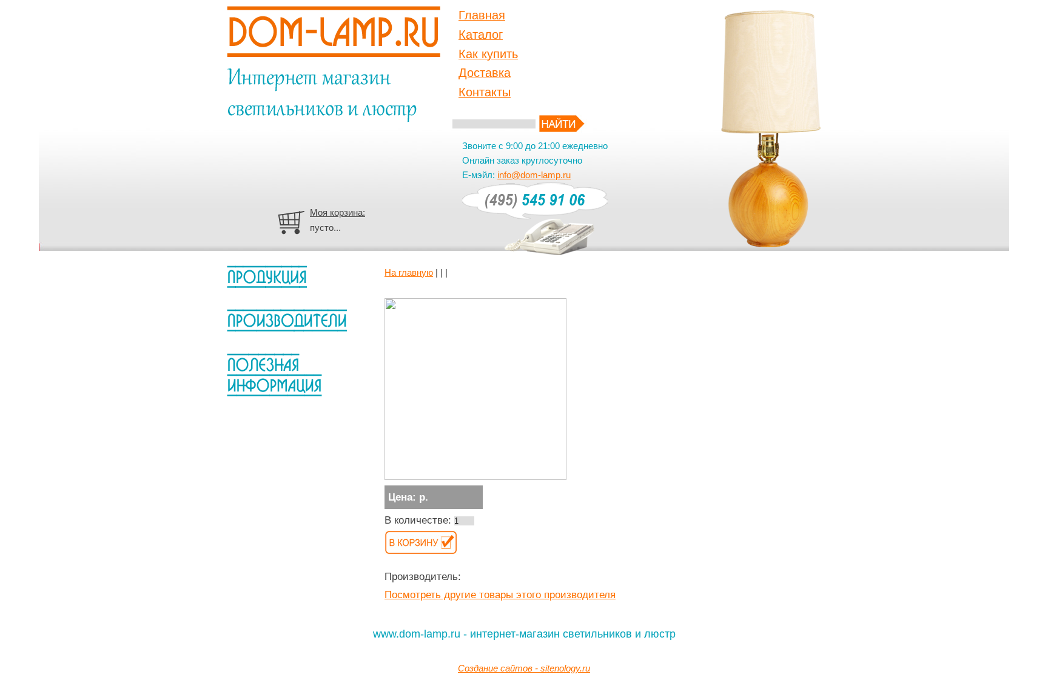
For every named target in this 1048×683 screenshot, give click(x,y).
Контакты (484, 92)
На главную (409, 272)
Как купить (488, 54)
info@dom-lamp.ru (534, 175)
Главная (481, 15)
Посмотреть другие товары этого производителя (500, 595)
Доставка (484, 72)
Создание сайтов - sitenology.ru (524, 668)
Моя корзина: (337, 212)
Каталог (480, 34)
